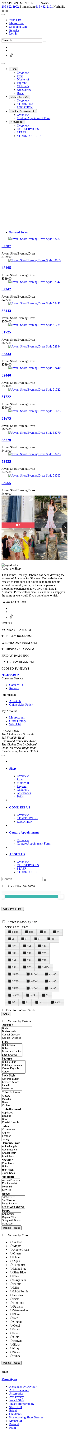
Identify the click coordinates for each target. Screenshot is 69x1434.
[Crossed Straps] (12, 1082)
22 (44, 953)
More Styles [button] (9, 1379)
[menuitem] (38, 20)
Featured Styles (18, 232)
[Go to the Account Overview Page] (3, 14)
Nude (16, 1333)
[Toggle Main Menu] (3, 63)
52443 (6, 311)
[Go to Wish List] (6, 11)
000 (15, 932)
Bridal (13, 1410)
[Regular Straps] (11, 1217)
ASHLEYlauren (19, 1390)
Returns (14, 688)
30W (34, 988)
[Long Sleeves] (13, 1203)
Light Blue (19, 1268)
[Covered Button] (12, 1079)
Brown (17, 1340)
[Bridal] (17, 1028)
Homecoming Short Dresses (26, 1417)
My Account (16, 23)
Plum (16, 1314)
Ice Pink (18, 1295)
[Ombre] (6, 1105)
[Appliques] (10, 1112)
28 (44, 960)
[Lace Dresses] (12, 1055)
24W (34, 981)
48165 (6, 268)
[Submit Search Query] (45, 880)
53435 (6, 461)
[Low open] (12, 1088)
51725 (6, 332)
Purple (17, 1283)
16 (44, 946)
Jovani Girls (16, 1400)
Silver (16, 1352)
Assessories (16, 1393)
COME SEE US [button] (19, 807)
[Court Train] (10, 1156)
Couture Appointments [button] (24, 832)
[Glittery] (6, 1096)
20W (52, 974)
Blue (16, 1276)
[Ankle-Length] (10, 1146)
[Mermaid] (11, 1186)
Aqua (16, 1261)
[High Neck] (11, 1170)
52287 (6, 246)
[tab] (38, 768)
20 (29, 953)
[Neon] (6, 1102)
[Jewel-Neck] (11, 1173)
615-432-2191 (44, 6)
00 (31, 932)
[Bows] (10, 1119)
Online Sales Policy (21, 704)
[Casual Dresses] (17, 1034)
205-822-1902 (10, 6)
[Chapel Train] (10, 1153)
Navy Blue (19, 1280)
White (17, 1356)
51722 (6, 397)
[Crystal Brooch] (10, 1122)
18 (14, 953)
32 (29, 967)
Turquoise (19, 1264)
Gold (16, 1337)
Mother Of (15, 1420)
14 (29, 946)
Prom (12, 1427)
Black (16, 1344)
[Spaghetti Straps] (11, 1220)
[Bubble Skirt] (13, 1062)
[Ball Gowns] (12, 1045)
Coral (16, 1325)
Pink (16, 1299)
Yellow (17, 1242)
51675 (6, 418)
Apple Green (21, 1249)
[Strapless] (11, 1223)
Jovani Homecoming (21, 1403)
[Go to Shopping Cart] (3, 11)
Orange (17, 1321)
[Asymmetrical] (10, 1149)
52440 (6, 375)
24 (14, 960)
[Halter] (11, 1166)
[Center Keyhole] (13, 1068)
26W (52, 981)
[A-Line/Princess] (11, 1180)
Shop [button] (12, 768)
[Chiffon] (8, 1133)
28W (15, 988)
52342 (6, 289)
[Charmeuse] (8, 1129)
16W (15, 974)
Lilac (16, 1287)
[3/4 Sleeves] (13, 1200)
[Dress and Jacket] (12, 1051)
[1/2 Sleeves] (13, 1197)
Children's (15, 1414)
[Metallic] (6, 1099)
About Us (15, 701)
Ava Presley (16, 1397)
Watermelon (20, 1310)
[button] (13, 69)
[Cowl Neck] (11, 1163)
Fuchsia (18, 1306)
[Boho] (12, 1048)
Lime (16, 1257)
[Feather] (8, 1136)
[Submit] (44, 41)
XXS (15, 995)
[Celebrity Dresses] (13, 1065)
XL (41, 1002)
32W (52, 988)
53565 (6, 483)
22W (15, 981)
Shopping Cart (18, 26)
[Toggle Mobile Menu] (3, 755)
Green (17, 1253)
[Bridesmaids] (17, 1031)
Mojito (17, 1245)
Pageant (14, 1424)
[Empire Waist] (11, 1183)
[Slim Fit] (11, 1190)
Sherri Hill (15, 1407)
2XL (58, 1002)
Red (15, 1318)
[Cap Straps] (11, 1214)
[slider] (61, 896)
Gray (16, 1348)
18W (34, 974)
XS (32, 995)
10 (53, 939)
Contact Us (16, 684)
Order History (17, 721)
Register (14, 30)
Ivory (16, 1329)
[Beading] (10, 1116)
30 (14, 967)
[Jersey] (8, 1139)
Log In (13, 33)
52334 (6, 354)
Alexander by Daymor (22, 1386)
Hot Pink (18, 1302)
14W (45, 967)
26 (29, 960)
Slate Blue (19, 1272)
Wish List (15, 19)
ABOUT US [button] (17, 854)
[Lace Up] (12, 1085)
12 (14, 946)
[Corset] (13, 1071)
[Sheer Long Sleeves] (13, 1207)
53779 (6, 440)
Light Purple (20, 1291)
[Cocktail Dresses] (17, 1038)
